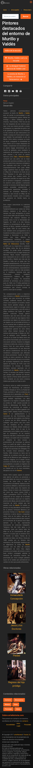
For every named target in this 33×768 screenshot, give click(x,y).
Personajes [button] (8, 709)
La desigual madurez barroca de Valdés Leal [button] (16, 67)
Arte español (15, 10)
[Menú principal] (31, 2)
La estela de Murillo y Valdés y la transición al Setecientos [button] (16, 76)
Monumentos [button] (19, 700)
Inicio (5, 10)
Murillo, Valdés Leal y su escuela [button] (17, 59)
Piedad (16, 655)
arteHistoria (18, 734)
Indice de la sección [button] (13, 50)
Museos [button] (7, 704)
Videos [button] (18, 709)
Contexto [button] (8, 700)
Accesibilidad (10, 725)
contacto (25, 721)
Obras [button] (16, 704)
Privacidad (27, 725)
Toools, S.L (27, 734)
